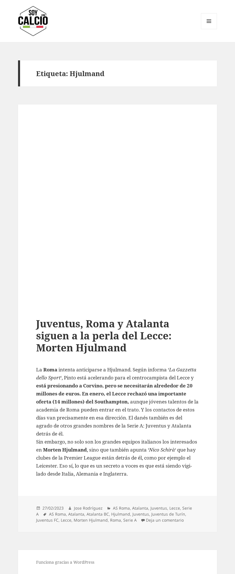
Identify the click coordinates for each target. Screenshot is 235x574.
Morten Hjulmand (91, 520)
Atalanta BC (98, 514)
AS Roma (121, 508)
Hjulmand (120, 514)
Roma (115, 520)
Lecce (174, 508)
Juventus (158, 508)
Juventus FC (47, 520)
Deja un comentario (165, 520)
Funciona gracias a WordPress (65, 562)
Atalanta (140, 508)
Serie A (130, 520)
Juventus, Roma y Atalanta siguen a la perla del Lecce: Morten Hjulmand (104, 335)
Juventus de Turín (168, 514)
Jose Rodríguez (88, 508)
